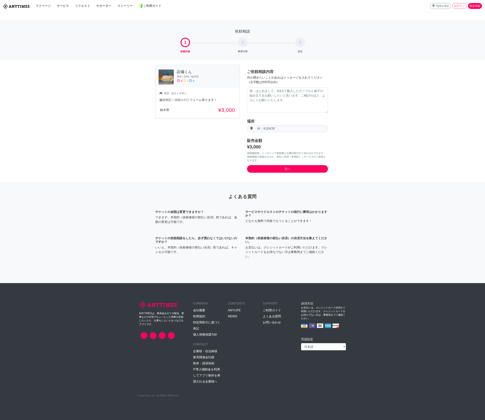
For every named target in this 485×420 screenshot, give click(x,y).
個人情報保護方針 (205, 334)
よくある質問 (272, 316)
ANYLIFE (234, 310)
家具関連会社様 (203, 357)
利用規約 (199, 316)
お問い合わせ (272, 322)
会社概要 (199, 310)
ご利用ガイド (272, 310)
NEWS (232, 316)
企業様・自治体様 (205, 351)
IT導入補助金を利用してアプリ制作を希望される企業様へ (206, 375)
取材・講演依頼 (203, 363)
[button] (440, 6)
